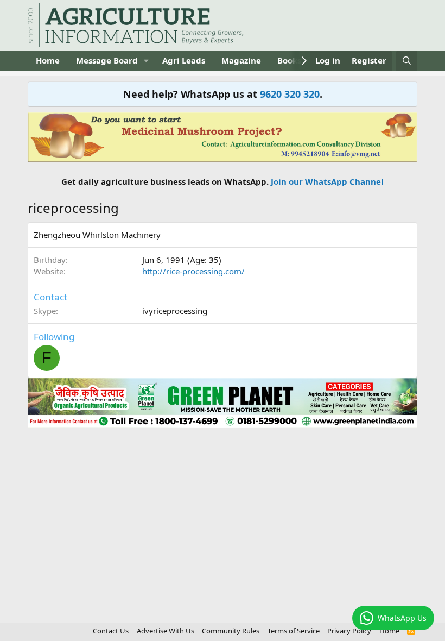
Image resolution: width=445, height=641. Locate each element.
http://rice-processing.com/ (193, 271)
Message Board (107, 60)
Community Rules (230, 631)
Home (48, 60)
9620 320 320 (290, 93)
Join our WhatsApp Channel (327, 181)
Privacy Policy (349, 631)
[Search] (406, 61)
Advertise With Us (165, 631)
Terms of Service (294, 631)
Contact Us (111, 631)
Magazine (241, 60)
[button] (146, 61)
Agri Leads (183, 60)
